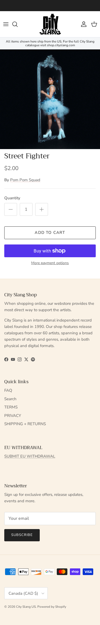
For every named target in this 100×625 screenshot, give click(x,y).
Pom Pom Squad (25, 180)
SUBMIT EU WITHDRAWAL (29, 456)
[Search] (17, 24)
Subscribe (22, 535)
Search (10, 399)
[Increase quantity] (41, 209)
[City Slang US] (50, 24)
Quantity (12, 198)
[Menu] (6, 24)
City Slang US (26, 607)
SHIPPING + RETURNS (25, 423)
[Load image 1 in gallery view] (50, 99)
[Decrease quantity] (10, 209)
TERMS (11, 407)
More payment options (50, 263)
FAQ (8, 390)
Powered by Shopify (51, 607)
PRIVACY (12, 415)
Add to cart (50, 232)
